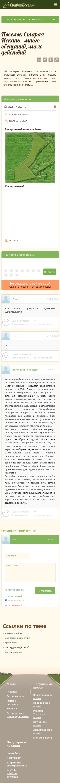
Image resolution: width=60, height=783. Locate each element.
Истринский (14, 757)
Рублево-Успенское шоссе (39, 714)
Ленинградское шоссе (42, 731)
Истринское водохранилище (17, 764)
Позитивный (14, 596)
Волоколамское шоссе (42, 696)
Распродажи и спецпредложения (18, 714)
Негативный (14, 604)
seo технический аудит (17, 638)
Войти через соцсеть (43, 548)
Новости (12, 708)
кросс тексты (12, 642)
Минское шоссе (42, 737)
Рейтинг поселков (12, 702)
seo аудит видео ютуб (17, 647)
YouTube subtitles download (12, 773)
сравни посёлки (13, 633)
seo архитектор (13, 652)
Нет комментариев (42, 324)
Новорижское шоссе (41, 704)
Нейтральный (15, 600)
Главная (12, 691)
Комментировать (21, 324)
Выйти (52, 539)
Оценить (49, 272)
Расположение (15, 696)
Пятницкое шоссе (40, 723)
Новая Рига (13, 753)
